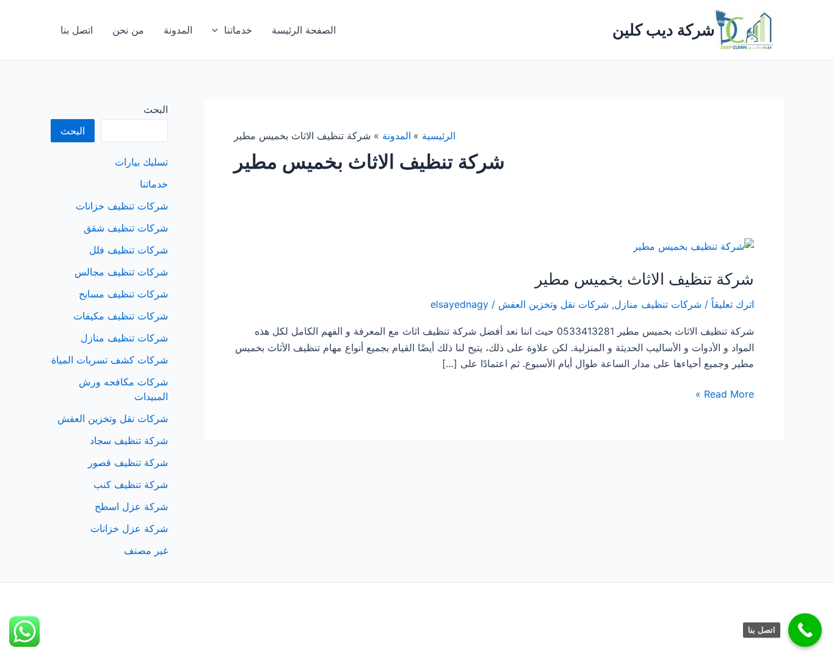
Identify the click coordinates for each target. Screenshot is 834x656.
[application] (218, 29)
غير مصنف (146, 550)
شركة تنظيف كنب (130, 484)
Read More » (724, 394)
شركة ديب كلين (663, 29)
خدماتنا (238, 30)
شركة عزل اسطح (131, 506)
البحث (155, 109)
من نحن (128, 30)
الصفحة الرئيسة (304, 30)
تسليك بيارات (141, 162)
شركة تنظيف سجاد (129, 440)
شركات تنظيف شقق (126, 228)
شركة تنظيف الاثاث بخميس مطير (644, 278)
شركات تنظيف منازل (658, 304)
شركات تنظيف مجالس (121, 272)
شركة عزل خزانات (129, 528)
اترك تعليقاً (732, 304)
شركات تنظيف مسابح (123, 294)
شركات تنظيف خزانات (122, 206)
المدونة (178, 30)
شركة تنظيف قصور (128, 462)
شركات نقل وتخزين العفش (553, 304)
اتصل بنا (76, 30)
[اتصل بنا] (805, 630)
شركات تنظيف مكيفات (120, 316)
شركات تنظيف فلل (128, 250)
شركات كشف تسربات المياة (109, 360)
